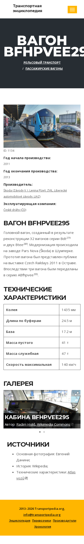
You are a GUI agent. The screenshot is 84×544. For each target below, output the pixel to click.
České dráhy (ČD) (15, 210)
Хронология (42, 526)
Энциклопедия (19, 520)
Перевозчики (41, 520)
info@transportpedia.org (42, 515)
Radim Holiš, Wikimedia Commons (43, 424)
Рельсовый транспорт (42, 63)
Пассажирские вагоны (44, 69)
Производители (64, 520)
